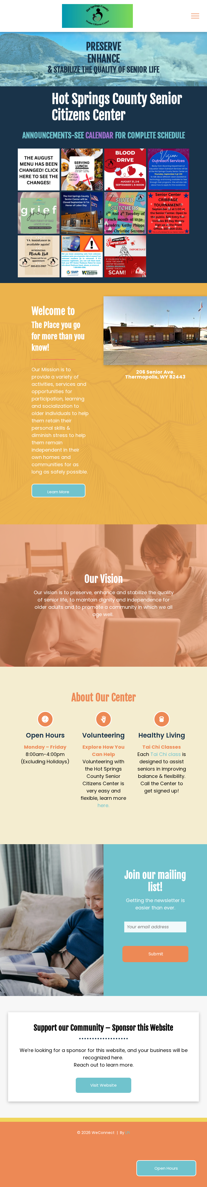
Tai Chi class (165, 754)
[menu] (195, 16)
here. (103, 805)
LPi (127, 1132)
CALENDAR (99, 135)
